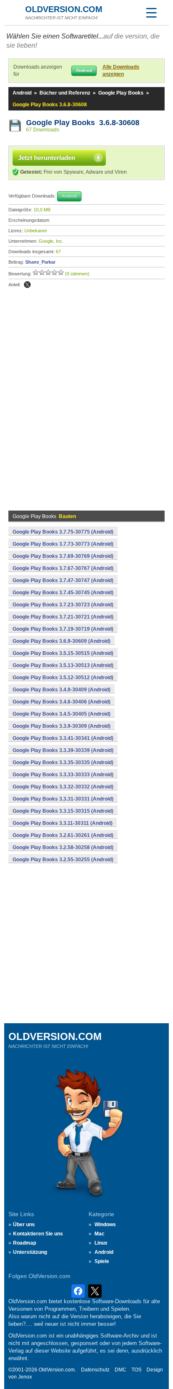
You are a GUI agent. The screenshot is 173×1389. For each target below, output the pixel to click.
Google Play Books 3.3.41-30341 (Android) (63, 738)
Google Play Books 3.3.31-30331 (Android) (63, 799)
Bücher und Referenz (64, 93)
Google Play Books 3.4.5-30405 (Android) (61, 714)
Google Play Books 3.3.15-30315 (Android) (63, 811)
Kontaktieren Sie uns (38, 1234)
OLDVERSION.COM (63, 9)
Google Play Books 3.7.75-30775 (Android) (63, 532)
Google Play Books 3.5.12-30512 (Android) (63, 677)
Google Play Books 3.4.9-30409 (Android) (61, 690)
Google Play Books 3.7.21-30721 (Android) (63, 617)
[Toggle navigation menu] (151, 12)
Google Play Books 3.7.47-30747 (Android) (63, 580)
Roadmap (24, 1243)
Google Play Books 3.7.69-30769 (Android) (63, 556)
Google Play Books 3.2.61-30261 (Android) (63, 835)
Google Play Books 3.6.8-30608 (82, 122)
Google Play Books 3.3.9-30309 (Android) (61, 726)
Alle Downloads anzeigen (120, 70)
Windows (105, 1224)
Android (22, 93)
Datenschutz (95, 1370)
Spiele (101, 1261)
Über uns (24, 1224)
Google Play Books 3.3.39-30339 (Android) (63, 750)
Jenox (25, 1377)
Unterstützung (30, 1252)
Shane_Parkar (40, 261)
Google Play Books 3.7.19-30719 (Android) (63, 629)
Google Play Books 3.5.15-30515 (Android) (63, 653)
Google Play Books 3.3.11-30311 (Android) (63, 823)
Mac (99, 1234)
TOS (136, 1370)
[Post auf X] (27, 284)
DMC (120, 1370)
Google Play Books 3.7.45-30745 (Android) (63, 593)
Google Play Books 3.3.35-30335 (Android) (63, 762)
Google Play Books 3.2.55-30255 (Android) (63, 860)
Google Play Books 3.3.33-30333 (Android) (63, 775)
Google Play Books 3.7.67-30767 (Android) (63, 568)
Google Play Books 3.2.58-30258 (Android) (63, 847)
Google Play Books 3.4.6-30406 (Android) (61, 702)
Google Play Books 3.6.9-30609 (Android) (61, 641)
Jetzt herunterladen (46, 157)
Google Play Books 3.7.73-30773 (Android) (63, 544)
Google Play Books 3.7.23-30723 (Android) (63, 605)
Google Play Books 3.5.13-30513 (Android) (63, 665)
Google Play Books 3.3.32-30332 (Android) (63, 787)
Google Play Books (121, 93)
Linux (100, 1243)
